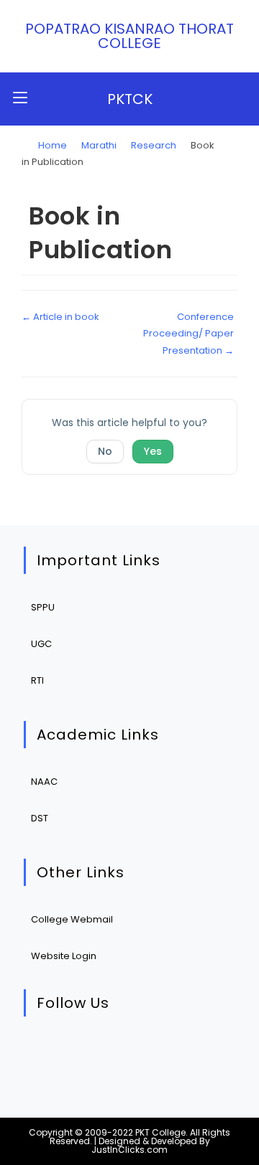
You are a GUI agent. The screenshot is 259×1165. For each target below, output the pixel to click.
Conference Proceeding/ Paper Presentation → (188, 333)
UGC (41, 644)
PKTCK (130, 99)
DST (39, 818)
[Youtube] (177, 1052)
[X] (45, 1052)
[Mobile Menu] (20, 98)
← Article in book (60, 317)
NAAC (44, 781)
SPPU (43, 607)
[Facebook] (89, 1052)
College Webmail (72, 919)
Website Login (63, 956)
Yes (153, 451)
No (105, 451)
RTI (37, 680)
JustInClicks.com (129, 1149)
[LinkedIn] (133, 1052)
